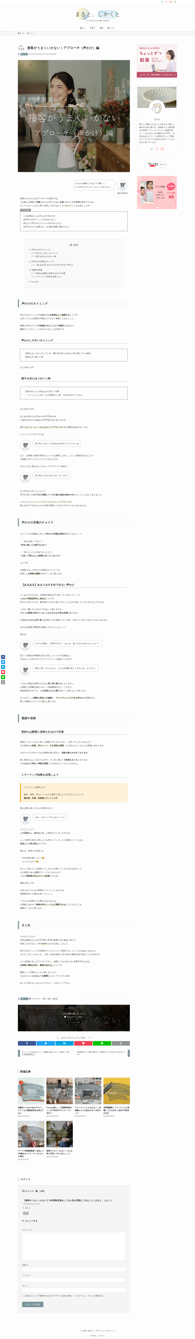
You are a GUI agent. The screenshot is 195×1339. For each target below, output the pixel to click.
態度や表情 (37, 270)
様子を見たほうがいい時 (46, 256)
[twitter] (162, 2)
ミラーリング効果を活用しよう (49, 277)
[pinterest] (171, 2)
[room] (166, 2)
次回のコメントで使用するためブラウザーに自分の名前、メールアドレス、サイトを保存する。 (65, 1296)
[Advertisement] (157, 231)
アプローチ (36, 999)
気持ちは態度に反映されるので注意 (51, 273)
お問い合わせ (87, 1331)
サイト (25, 1286)
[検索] (175, 2)
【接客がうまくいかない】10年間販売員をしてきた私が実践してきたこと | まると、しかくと (67, 1200)
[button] (27, 1043)
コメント (27, 1230)
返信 (25, 1213)
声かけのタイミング (41, 249)
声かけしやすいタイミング (47, 253)
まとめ (35, 281)
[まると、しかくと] (97, 15)
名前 (25, 1265)
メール (26, 1275)
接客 (49, 999)
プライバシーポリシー (104, 1331)
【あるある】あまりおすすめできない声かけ (54, 265)
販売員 (55, 999)
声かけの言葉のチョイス (43, 261)
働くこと (24, 54)
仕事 (44, 999)
